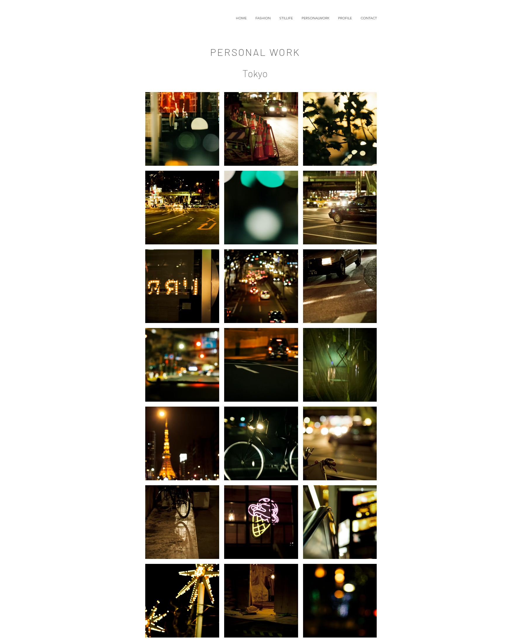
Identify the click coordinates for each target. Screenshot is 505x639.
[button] (263, 18)
